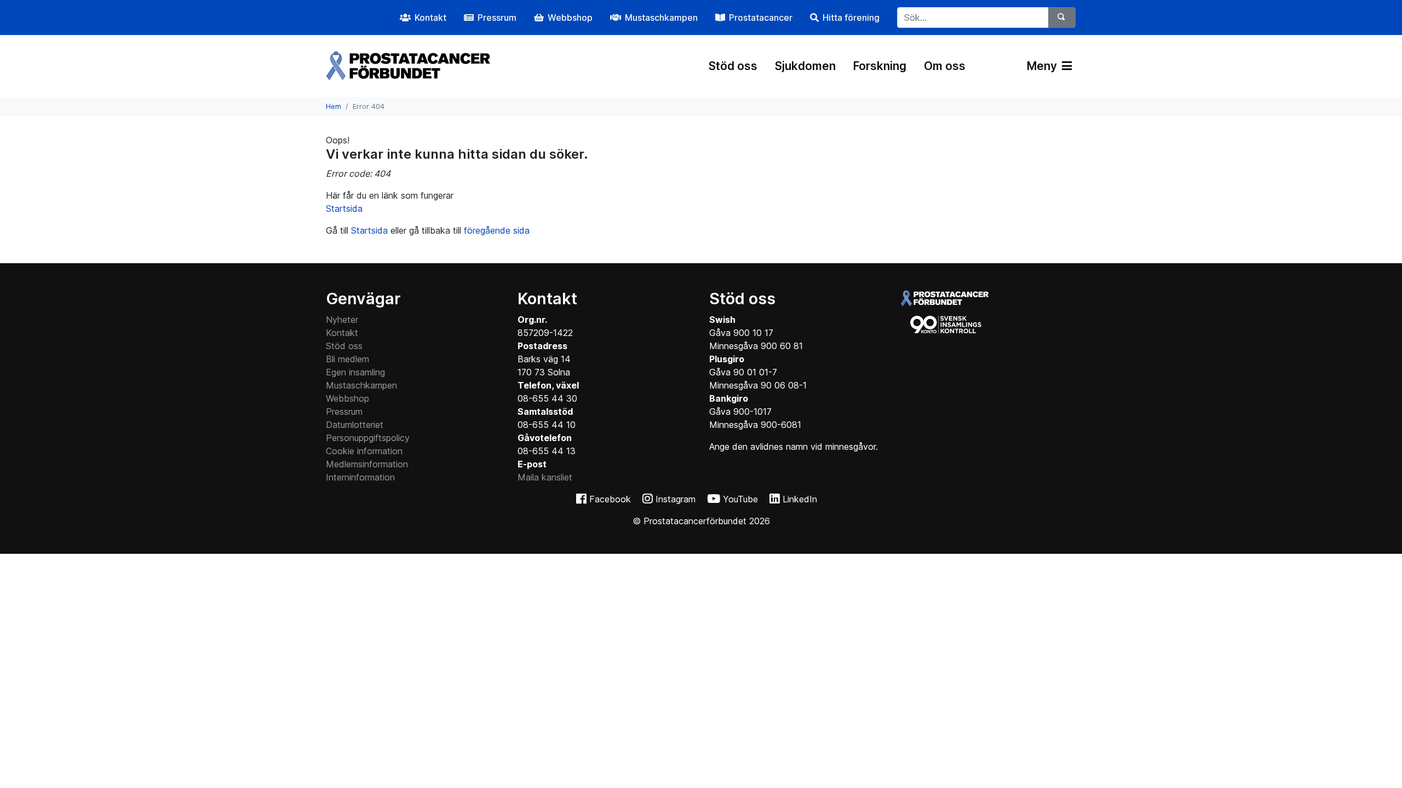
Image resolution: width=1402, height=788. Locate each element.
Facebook (610, 499)
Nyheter (342, 319)
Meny (1043, 66)
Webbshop (347, 398)
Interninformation (360, 477)
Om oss (945, 66)
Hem (333, 106)
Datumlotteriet (354, 424)
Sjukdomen (805, 66)
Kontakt (342, 332)
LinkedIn (800, 499)
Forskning (879, 66)
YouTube (740, 499)
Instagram (676, 499)
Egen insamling (355, 372)
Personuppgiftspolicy (368, 437)
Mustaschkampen (361, 385)
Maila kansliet (545, 477)
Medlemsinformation (367, 464)
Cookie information (364, 450)
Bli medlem (347, 359)
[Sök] (1062, 17)
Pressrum (344, 411)
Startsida (344, 208)
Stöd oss (733, 66)
